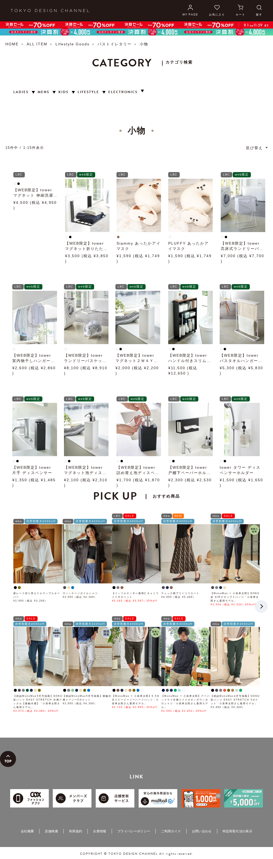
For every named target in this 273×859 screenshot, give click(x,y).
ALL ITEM (37, 44)
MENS (43, 92)
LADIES (21, 92)
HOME (12, 44)
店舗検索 (51, 831)
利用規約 (75, 831)
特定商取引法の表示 (237, 831)
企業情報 (99, 831)
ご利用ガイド (171, 831)
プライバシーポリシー (133, 831)
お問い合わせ (202, 831)
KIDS (63, 92)
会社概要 (27, 831)
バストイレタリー (115, 44)
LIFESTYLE (88, 92)
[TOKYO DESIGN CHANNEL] (50, 10)
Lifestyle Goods (72, 44)
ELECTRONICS (123, 92)
